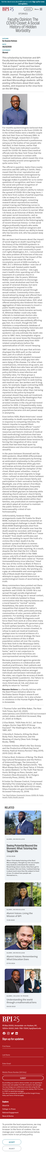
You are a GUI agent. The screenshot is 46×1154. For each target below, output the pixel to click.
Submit (23, 1078)
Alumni (5, 52)
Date (4, 44)
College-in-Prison (9, 1109)
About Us (5, 1105)
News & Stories (8, 1116)
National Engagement (10, 1112)
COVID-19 (34, 795)
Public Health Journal (16, 797)
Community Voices (23, 795)
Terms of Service (14, 1095)
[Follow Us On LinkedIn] (16, 1033)
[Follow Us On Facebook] (4, 1033)
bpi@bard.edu (35, 1028)
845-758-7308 (21, 1028)
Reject (12, 1148)
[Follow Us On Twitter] (12, 1033)
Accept (12, 1142)
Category (6, 50)
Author (5, 38)
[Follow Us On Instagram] (8, 1033)
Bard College (11, 795)
